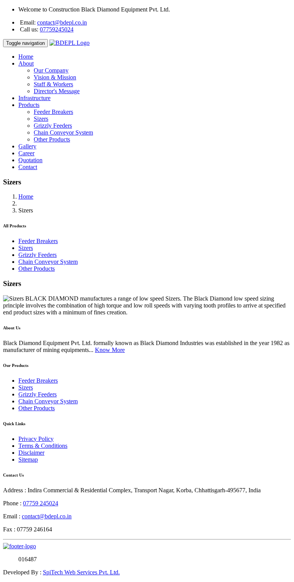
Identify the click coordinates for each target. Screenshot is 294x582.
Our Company (51, 70)
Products (28, 105)
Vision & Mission (55, 77)
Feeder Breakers (53, 112)
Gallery (27, 146)
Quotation (30, 160)
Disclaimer (31, 452)
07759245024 (57, 29)
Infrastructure (34, 98)
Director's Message (57, 91)
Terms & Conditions (42, 445)
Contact (27, 167)
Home (25, 56)
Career (26, 153)
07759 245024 (40, 503)
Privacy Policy (36, 439)
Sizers (41, 118)
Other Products (52, 139)
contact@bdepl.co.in (62, 22)
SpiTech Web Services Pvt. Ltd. (81, 572)
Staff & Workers (53, 84)
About (26, 63)
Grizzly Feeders (53, 125)
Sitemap (28, 459)
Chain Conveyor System (63, 132)
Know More (110, 350)
